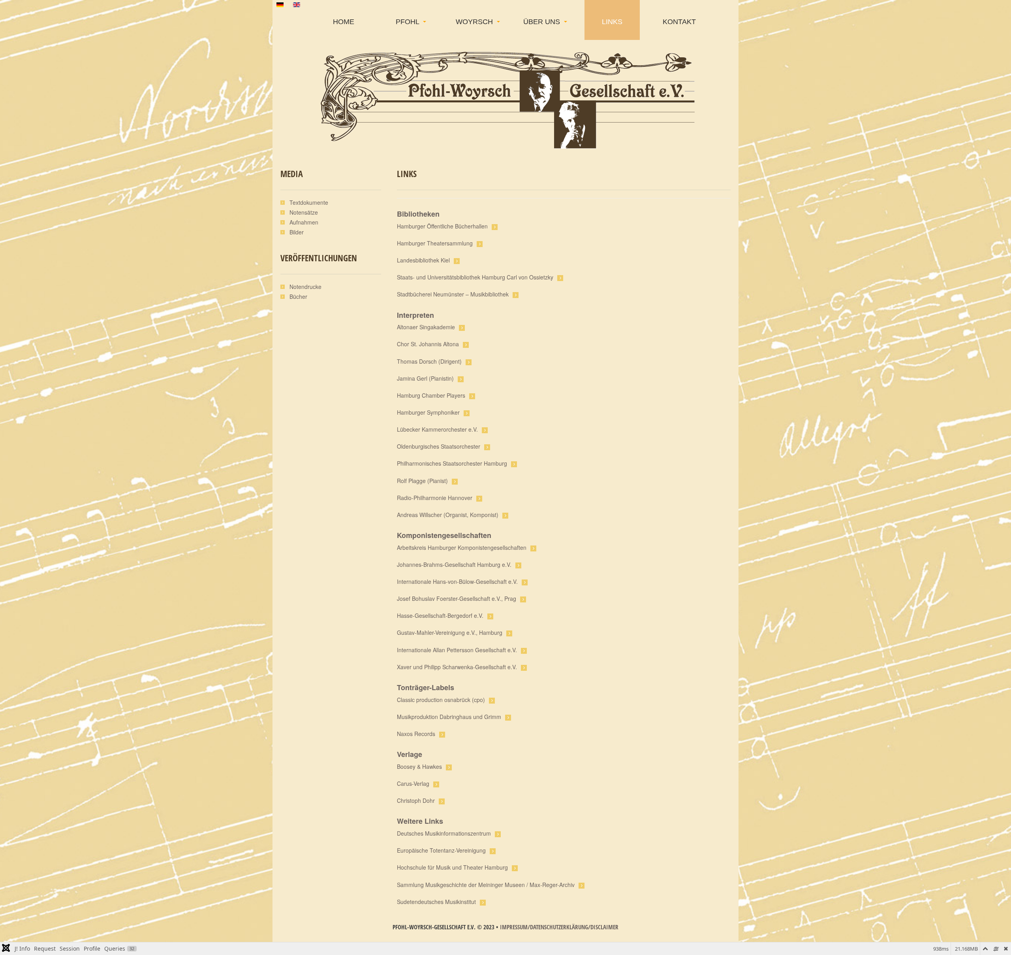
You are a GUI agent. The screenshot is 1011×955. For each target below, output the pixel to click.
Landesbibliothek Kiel (423, 260)
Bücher (298, 296)
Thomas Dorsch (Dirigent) (429, 361)
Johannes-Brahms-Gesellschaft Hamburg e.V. (454, 564)
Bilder (296, 232)
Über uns (542, 22)
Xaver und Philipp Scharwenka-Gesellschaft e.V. (457, 667)
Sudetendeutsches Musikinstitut (436, 902)
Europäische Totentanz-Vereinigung (441, 850)
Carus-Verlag (413, 783)
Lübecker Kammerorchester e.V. (437, 429)
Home (343, 22)
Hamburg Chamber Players (431, 395)
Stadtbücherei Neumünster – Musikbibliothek (453, 294)
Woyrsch (475, 22)
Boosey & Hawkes (419, 766)
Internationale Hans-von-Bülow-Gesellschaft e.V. (457, 581)
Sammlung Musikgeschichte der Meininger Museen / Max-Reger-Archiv (486, 885)
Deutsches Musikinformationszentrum (444, 833)
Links (612, 22)
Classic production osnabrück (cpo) (441, 700)
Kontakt (679, 22)
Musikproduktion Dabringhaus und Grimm (449, 717)
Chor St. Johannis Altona (428, 344)
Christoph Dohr (416, 800)
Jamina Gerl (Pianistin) (425, 378)
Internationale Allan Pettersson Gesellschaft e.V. (457, 650)
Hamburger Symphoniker (428, 412)
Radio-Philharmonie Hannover (434, 498)
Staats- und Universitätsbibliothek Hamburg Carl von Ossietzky (475, 277)
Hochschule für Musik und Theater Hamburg (452, 867)
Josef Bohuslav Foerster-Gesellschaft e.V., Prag (456, 598)
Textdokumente (308, 202)
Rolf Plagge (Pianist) (422, 481)
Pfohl (408, 22)
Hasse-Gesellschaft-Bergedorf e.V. (440, 615)
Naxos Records (416, 734)
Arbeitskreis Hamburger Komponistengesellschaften (461, 547)
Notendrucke (305, 287)
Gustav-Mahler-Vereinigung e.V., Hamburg (449, 632)
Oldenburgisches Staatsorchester (438, 446)
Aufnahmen (303, 222)
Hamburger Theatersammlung (435, 243)
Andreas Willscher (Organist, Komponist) (447, 515)
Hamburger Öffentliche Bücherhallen (442, 226)
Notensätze (303, 212)
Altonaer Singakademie (426, 327)
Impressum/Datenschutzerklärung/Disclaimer (559, 927)
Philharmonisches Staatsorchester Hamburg (452, 463)
